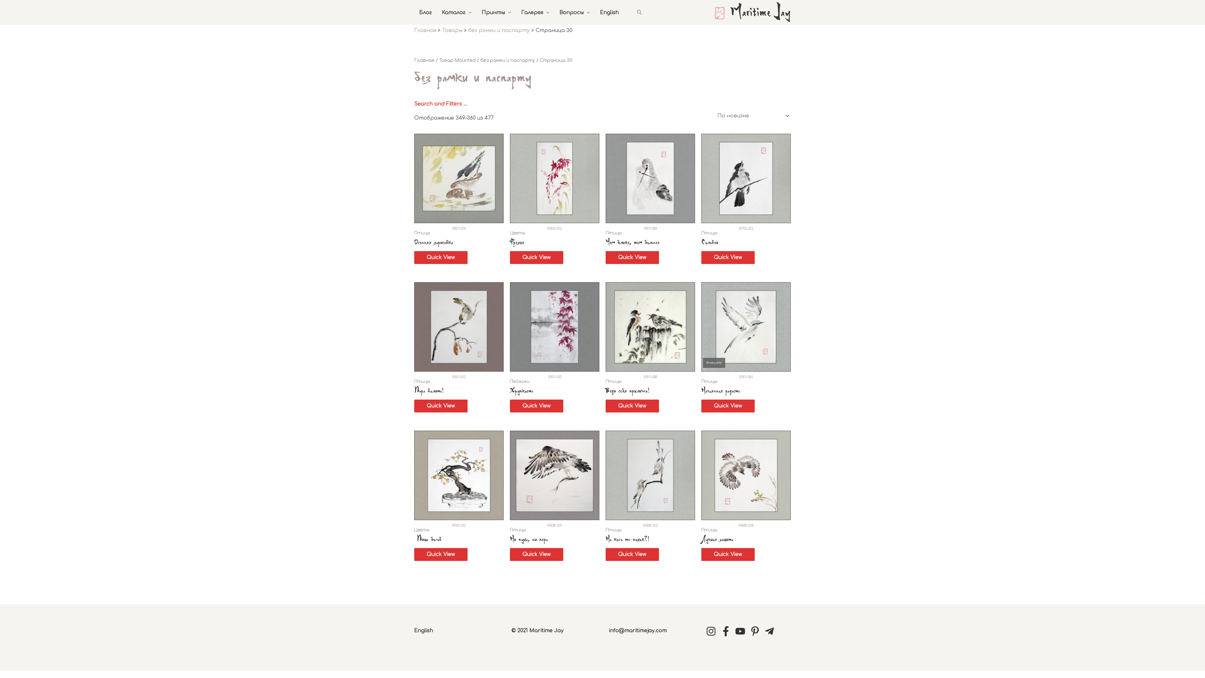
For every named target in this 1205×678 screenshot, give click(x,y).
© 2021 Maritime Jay (537, 630)
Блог (425, 12)
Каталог (453, 12)
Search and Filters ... (440, 104)
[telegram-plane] (771, 631)
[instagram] (712, 631)
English (609, 12)
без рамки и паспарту (507, 60)
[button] (639, 12)
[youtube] (741, 631)
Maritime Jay (760, 13)
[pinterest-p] (756, 631)
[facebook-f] (727, 631)
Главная (424, 60)
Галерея (532, 12)
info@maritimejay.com (638, 630)
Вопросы (572, 12)
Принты (493, 12)
